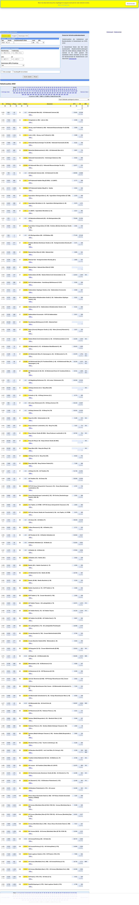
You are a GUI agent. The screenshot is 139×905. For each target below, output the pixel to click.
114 (47, 92)
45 (33, 89)
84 (44, 91)
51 (45, 89)
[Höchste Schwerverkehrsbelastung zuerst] (80, 106)
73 (23, 91)
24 (56, 87)
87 (50, 91)
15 (38, 87)
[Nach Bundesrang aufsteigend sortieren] (8, 105)
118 (57, 92)
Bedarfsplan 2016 (23, 36)
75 (27, 91)
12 (32, 87)
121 (65, 92)
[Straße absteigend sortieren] (25, 106)
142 (64, 94)
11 (30, 87)
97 (70, 91)
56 (54, 89)
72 (21, 91)
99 (74, 91)
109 (35, 92)
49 (41, 89)
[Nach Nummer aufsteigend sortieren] (3, 105)
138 (54, 94)
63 (68, 89)
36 (15, 89)
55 (52, 89)
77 (31, 91)
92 (60, 91)
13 (34, 87)
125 (76, 92)
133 (41, 94)
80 (36, 91)
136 (49, 94)
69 (15, 91)
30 (68, 87)
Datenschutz (118, 32)
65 (72, 89)
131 (36, 94)
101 (14, 92)
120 (63, 92)
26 (60, 87)
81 (38, 91)
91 (58, 91)
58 (58, 89)
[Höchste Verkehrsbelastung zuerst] (74, 106)
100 (76, 91)
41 (25, 89)
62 (66, 89)
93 (62, 91)
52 (47, 89)
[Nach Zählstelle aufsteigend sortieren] (49, 105)
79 (35, 91)
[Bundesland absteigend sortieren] (19, 106)
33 (73, 87)
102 (17, 92)
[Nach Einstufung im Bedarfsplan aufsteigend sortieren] (85, 105)
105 (25, 92)
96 (68, 91)
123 (70, 92)
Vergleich (14, 36)
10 (29, 87)
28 (64, 87)
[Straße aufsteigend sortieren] (25, 105)
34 (75, 87)
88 (52, 91)
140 (59, 94)
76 (29, 91)
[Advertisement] (69, 15)
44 (31, 89)
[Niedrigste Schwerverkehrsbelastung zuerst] (80, 105)
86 (48, 91)
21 (50, 87)
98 (72, 91)
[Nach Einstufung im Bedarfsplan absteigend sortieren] (85, 106)
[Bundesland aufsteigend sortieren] (19, 105)
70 (17, 91)
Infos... (30, 114)
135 (46, 94)
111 (40, 92)
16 (40, 87)
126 (23, 94)
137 (51, 94)
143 (67, 94)
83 (42, 91)
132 (38, 94)
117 (55, 92)
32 (72, 87)
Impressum (110, 32)
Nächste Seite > (84, 92)
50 (43, 89)
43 (29, 89)
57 (56, 89)
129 (31, 94)
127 (25, 94)
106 (27, 92)
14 (36, 87)
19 (46, 87)
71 (19, 91)
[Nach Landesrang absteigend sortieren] (14, 106)
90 (56, 91)
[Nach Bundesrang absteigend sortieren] (8, 106)
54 (50, 89)
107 (30, 92)
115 (50, 92)
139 (57, 94)
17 (42, 87)
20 (48, 87)
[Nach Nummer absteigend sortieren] (3, 106)
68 (13, 91)
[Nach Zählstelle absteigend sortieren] (49, 106)
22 (52, 87)
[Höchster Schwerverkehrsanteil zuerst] (80, 108)
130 (33, 94)
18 (44, 87)
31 (70, 87)
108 (32, 92)
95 (66, 91)
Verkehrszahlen (6, 36)
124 (73, 92)
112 (42, 92)
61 (64, 89)
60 (62, 89)
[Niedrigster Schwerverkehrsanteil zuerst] (80, 107)
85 (46, 91)
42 (27, 89)
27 (62, 87)
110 (38, 92)
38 (19, 89)
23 (54, 87)
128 (28, 94)
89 (54, 91)
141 (62, 94)
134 (44, 94)
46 (35, 89)
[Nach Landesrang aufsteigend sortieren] (14, 105)
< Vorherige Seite (5, 92)
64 (70, 89)
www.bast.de (72, 58)
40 (23, 89)
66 (74, 89)
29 (66, 87)
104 (22, 92)
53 (49, 89)
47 (37, 89)
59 (60, 89)
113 (45, 92)
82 (40, 91)
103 (19, 92)
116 (52, 92)
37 (17, 89)
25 (58, 87)
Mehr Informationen (63, 5)
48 (39, 89)
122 (68, 92)
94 (64, 91)
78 (33, 91)
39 (21, 89)
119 (60, 92)
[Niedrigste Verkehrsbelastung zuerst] (74, 105)
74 (25, 91)
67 (76, 89)
